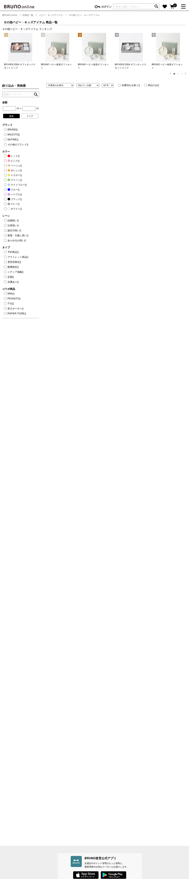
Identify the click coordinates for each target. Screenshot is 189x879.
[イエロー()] (6, 175)
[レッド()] (6, 156)
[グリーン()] (6, 180)
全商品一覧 (27, 14)
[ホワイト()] (6, 209)
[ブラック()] (6, 199)
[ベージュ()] (6, 165)
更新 (11, 115)
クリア (30, 115)
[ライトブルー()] (6, 185)
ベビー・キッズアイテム (51, 14)
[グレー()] (6, 204)
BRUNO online (9, 14)
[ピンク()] (6, 161)
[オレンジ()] (6, 170)
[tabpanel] (20, 51)
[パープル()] (6, 194)
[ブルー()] (6, 189)
